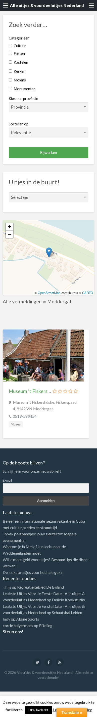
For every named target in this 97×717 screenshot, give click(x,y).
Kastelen (20, 62)
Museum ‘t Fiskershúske (34, 391)
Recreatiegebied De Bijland (40, 587)
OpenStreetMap (49, 292)
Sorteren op (18, 124)
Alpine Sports (27, 619)
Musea (16, 424)
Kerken (19, 71)
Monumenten (24, 88)
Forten (19, 53)
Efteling (45, 625)
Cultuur (19, 45)
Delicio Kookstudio (68, 599)
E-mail (7, 480)
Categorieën (19, 38)
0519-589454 (25, 416)
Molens (19, 80)
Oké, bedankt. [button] (38, 710)
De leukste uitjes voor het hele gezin (33, 572)
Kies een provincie (23, 98)
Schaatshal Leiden (67, 612)
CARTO (87, 292)
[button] (49, 252)
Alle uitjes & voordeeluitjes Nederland (47, 5)
